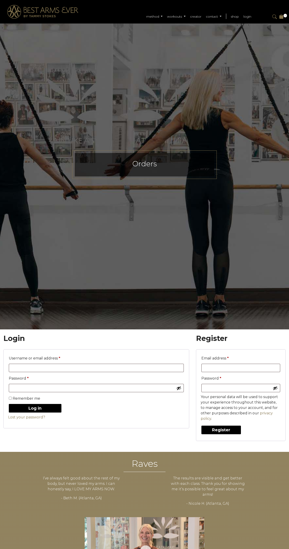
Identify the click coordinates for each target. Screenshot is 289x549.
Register (221, 429)
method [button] (153, 16)
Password (27, 378)
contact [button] (212, 16)
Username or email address (43, 358)
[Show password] (178, 388)
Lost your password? (26, 417)
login (247, 16)
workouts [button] (175, 16)
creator (195, 16)
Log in (35, 408)
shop (235, 16)
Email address (223, 358)
